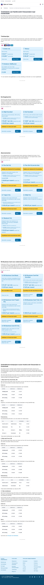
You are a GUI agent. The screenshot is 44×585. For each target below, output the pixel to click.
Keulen (24, 570)
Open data (6, 577)
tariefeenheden (9, 436)
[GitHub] (41, 576)
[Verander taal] (40, 4)
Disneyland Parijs (37, 566)
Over (2, 577)
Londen (24, 566)
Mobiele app (3, 562)
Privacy (10, 577)
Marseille (35, 568)
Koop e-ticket (15, 59)
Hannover (36, 565)
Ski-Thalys (36, 570)
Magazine (14, 571)
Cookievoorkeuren (15, 577)
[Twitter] (29, 576)
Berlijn (24, 563)
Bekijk (17, 131)
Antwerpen (25, 561)
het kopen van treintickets (12, 535)
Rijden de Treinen (10, 576)
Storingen (3, 566)
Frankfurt (36, 561)
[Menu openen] (43, 4)
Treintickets (14, 569)
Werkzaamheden (4, 568)
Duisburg (36, 563)
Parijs (24, 565)
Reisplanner (14, 561)
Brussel (24, 568)
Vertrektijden (3, 564)
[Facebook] (32, 576)
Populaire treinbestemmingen (29, 558)
